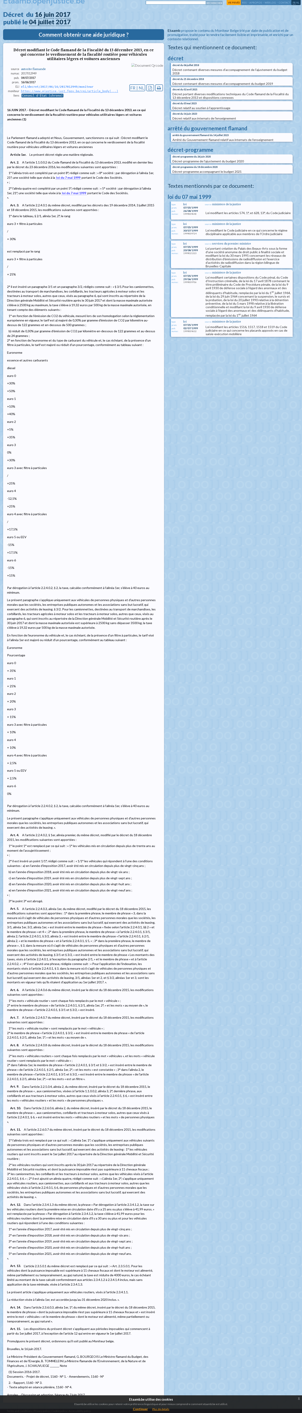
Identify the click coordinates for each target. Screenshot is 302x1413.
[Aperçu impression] (159, 87)
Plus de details (160, 1409)
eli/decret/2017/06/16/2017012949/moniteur (57, 86)
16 (38, 14)
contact (285, 2)
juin (49, 14)
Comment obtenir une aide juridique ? (84, 34)
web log (270, 2)
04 (32, 22)
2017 (63, 14)
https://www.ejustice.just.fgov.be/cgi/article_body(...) (69, 91)
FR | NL (137, 87)
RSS (244, 2)
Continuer (140, 1409)
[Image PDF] (150, 87)
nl (297, 2)
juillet (46, 22)
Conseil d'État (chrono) (42, 95)
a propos (255, 2)
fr (294, 2)
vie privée (234, 2)
